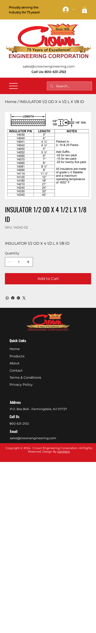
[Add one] (28, 262)
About (15, 363)
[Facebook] (12, 298)
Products (17, 356)
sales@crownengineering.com (49, 66)
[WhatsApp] (7, 298)
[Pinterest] (18, 298)
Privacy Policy (21, 384)
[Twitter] (24, 298)
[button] (84, 10)
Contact (16, 370)
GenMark (63, 451)
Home (15, 349)
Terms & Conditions (25, 377)
